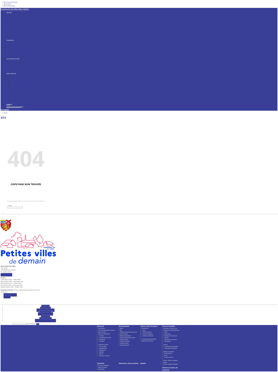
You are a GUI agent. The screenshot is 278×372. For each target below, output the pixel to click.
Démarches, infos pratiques (128, 363)
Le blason (101, 341)
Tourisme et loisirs (103, 344)
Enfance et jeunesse (148, 335)
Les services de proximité (171, 346)
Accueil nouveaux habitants (170, 364)
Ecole (165, 355)
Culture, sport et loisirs (148, 326)
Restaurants (102, 350)
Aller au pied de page (9, 6)
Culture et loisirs (147, 332)
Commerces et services (170, 339)
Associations (145, 328)
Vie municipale (124, 326)
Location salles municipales (149, 339)
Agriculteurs (167, 333)
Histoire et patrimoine (104, 333)
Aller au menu (7, 4)
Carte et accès (102, 332)
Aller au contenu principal (10, 2)
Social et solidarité (148, 333)
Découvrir (100, 326)
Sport (144, 330)
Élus (121, 330)
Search (9, 204)
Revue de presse (102, 367)
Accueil (5, 113)
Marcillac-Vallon (15, 9)
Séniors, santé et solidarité (170, 360)
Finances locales (124, 343)
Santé (165, 332)
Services (165, 344)
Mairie (121, 328)
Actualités (100, 363)
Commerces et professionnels (171, 330)
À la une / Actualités (103, 365)
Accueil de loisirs (168, 357)
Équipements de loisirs (148, 340)
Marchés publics (124, 339)
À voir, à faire (102, 346)
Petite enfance (168, 353)
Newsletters (101, 369)
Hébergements (103, 348)
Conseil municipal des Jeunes (127, 337)
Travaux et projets (125, 341)
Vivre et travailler (168, 326)
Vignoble (101, 352)
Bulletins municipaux (125, 335)
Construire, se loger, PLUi (170, 328)
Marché (101, 353)
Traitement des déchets (170, 348)
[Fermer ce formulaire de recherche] (37, 324)
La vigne (101, 335)
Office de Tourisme (104, 355)
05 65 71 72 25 (7, 272)
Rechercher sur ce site (7, 323)
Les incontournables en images (106, 330)
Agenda (143, 363)
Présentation (101, 328)
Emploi (165, 362)
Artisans (166, 337)
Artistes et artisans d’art (170, 335)
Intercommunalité (124, 345)
